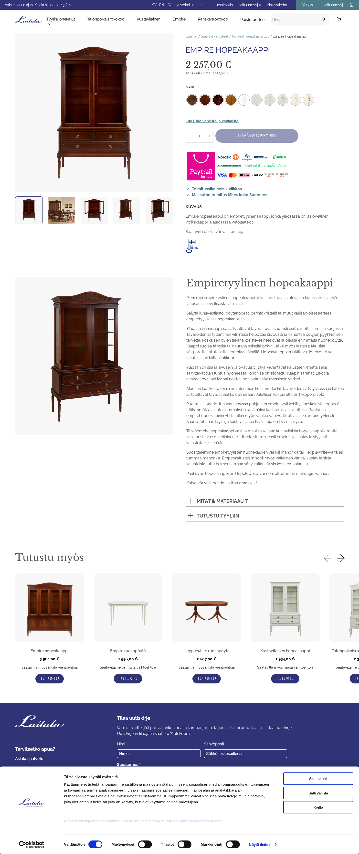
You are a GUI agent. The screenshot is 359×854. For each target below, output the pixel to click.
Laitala (205, 5)
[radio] (192, 99)
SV (154, 5)
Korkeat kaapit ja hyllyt (250, 36)
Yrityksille (309, 5)
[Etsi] (323, 19)
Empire (179, 19)
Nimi (122, 744)
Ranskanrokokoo (213, 19)
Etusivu (191, 36)
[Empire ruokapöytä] (128, 608)
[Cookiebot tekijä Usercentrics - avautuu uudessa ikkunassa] (31, 844)
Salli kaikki (318, 779)
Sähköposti (215, 744)
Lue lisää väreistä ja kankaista (212, 121)
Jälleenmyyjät (250, 5)
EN (161, 5)
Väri (190, 87)
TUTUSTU (49, 678)
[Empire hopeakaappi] (49, 608)
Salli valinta (318, 793)
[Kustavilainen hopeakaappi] (285, 608)
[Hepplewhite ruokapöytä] (206, 608)
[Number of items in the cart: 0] (339, 19)
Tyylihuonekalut (60, 19)
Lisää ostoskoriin (257, 135)
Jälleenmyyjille (336, 5)
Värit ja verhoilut (181, 5)
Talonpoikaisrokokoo (106, 19)
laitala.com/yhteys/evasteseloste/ (191, 821)
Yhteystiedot (277, 5)
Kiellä (318, 807)
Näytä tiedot (259, 844)
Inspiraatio (224, 5)
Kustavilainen (148, 19)
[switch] (145, 844)
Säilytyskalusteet (214, 36)
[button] (327, 559)
